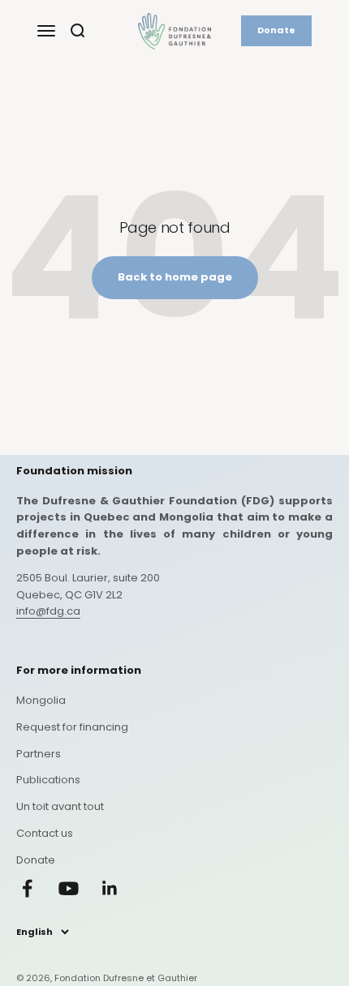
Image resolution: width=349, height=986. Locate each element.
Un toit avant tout (60, 806)
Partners (38, 753)
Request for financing (72, 727)
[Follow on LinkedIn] (110, 888)
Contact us (44, 833)
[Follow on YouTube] (69, 888)
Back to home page (175, 277)
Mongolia (41, 700)
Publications (48, 779)
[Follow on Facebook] (27, 888)
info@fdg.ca (48, 611)
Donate (276, 30)
